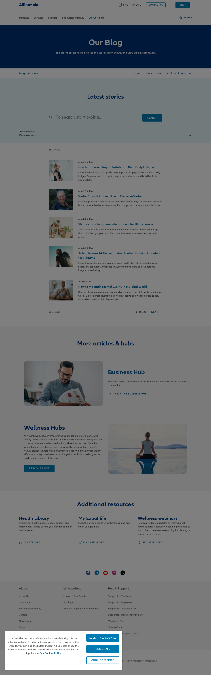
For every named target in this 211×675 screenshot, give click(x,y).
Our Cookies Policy (50, 653)
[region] (63, 650)
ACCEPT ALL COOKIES (102, 637)
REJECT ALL (103, 649)
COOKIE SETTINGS (102, 660)
